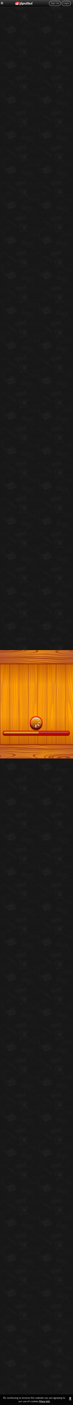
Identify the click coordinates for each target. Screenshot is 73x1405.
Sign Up (55, 3)
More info (44, 1401)
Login (66, 3)
